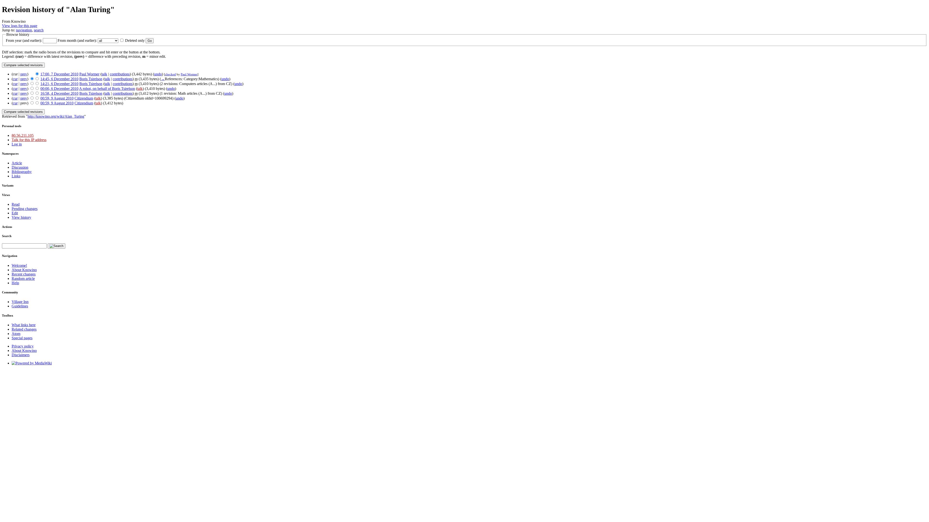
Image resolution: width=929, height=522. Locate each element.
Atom (16, 334)
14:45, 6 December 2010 (59, 79)
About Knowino (24, 270)
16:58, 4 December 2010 (59, 93)
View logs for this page (19, 26)
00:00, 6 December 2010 (59, 89)
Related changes (24, 329)
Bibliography (22, 172)
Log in (17, 144)
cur (15, 79)
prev (23, 74)
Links (16, 176)
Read (16, 204)
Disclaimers (21, 355)
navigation (24, 30)
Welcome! (19, 265)
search (39, 30)
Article (17, 163)
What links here (24, 325)
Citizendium (84, 98)
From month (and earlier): (77, 40)
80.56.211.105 (23, 135)
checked (170, 74)
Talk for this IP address (29, 140)
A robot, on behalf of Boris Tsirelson (107, 89)
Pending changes (24, 209)
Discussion (20, 167)
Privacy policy (23, 346)
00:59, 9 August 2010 (57, 98)
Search (6, 236)
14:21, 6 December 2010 (59, 84)
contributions (120, 74)
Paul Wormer (89, 74)
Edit (15, 213)
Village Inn (20, 302)
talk (104, 74)
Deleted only (135, 40)
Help (15, 283)
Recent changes (24, 274)
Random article (23, 278)
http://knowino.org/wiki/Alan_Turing (56, 116)
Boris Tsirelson (90, 79)
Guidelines (20, 306)
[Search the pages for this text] (56, 246)
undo (158, 74)
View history (21, 217)
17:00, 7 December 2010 (59, 74)
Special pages (22, 338)
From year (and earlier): (24, 40)
